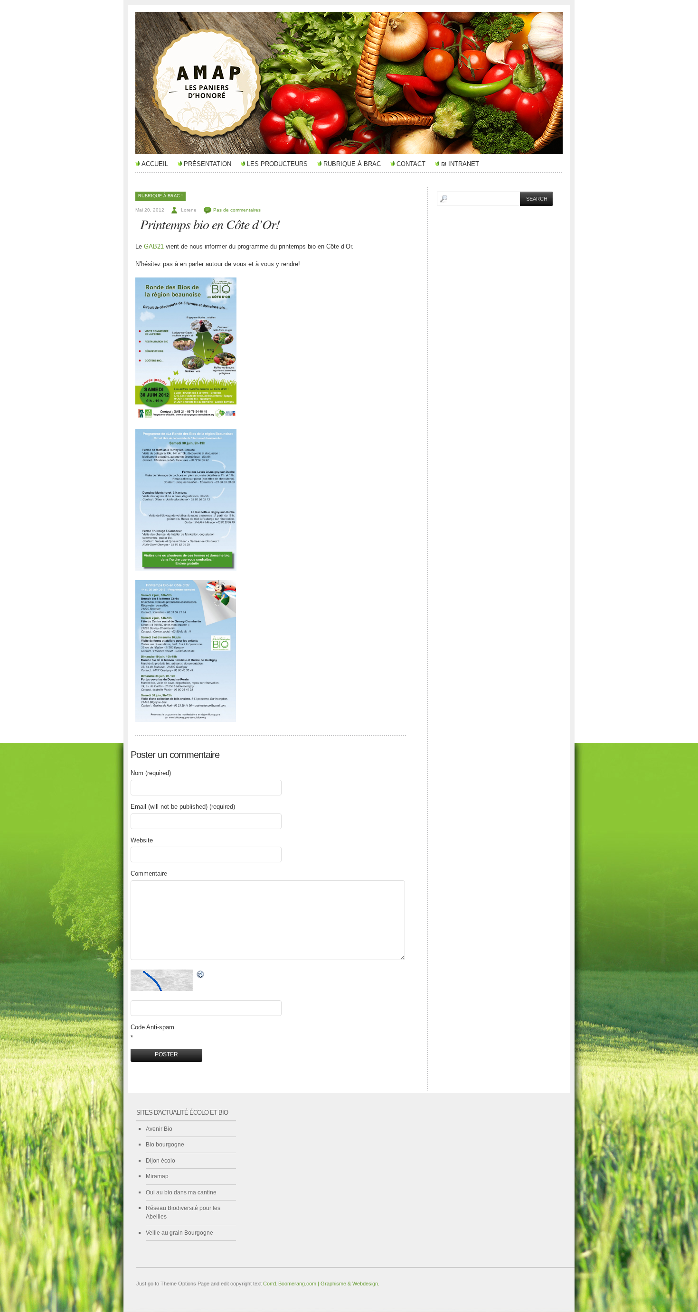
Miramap (157, 1176)
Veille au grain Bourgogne (179, 1232)
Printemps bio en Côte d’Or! (210, 224)
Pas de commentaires (237, 210)
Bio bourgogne (165, 1144)
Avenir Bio (159, 1129)
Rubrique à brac (352, 163)
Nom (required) (151, 772)
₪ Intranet (460, 163)
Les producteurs (277, 163)
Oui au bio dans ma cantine (181, 1192)
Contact (410, 163)
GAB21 (154, 246)
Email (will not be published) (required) (183, 806)
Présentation (207, 163)
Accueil (154, 163)
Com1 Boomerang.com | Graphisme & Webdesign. (321, 1283)
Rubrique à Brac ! (160, 196)
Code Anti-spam (152, 1027)
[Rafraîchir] (201, 974)
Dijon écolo (160, 1160)
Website (142, 840)
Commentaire (149, 873)
